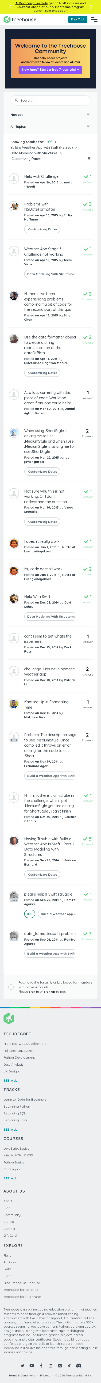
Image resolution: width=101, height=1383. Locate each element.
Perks (7, 1269)
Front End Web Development (25, 1043)
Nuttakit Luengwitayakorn (49, 549)
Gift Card (10, 1235)
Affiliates (10, 1262)
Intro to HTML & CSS (18, 1155)
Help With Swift (37, 596)
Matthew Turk (34, 717)
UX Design (11, 1071)
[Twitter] (22, 1365)
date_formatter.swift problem (50, 933)
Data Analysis (13, 1064)
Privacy (45, 1375)
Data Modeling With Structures (34, 153)
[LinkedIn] (50, 1365)
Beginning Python (17, 1106)
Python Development (19, 1057)
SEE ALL (10, 1080)
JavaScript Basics (16, 1148)
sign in (34, 991)
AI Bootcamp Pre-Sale (32, 3)
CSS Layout (12, 1169)
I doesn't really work (41, 541)
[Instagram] (60, 1365)
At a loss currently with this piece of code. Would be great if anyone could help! (47, 397)
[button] (10, 7)
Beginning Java (15, 1120)
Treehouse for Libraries (21, 1290)
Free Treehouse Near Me (22, 1283)
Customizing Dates (26, 159)
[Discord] (78, 1365)
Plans (7, 1255)
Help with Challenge (41, 176)
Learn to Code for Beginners (25, 1099)
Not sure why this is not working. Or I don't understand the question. (46, 496)
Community (12, 1215)
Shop (7, 1276)
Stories (9, 1221)
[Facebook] (41, 1365)
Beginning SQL (15, 1113)
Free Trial (77, 19)
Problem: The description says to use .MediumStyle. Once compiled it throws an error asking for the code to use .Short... (50, 745)
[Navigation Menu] (94, 19)
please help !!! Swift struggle (48, 894)
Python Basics (14, 1162)
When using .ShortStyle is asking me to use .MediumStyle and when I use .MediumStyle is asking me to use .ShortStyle (49, 441)
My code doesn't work (43, 568)
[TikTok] (69, 1365)
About (8, 1201)
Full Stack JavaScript (19, 1050)
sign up (49, 991)
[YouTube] (31, 1365)
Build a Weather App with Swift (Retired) (42, 147)
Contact (9, 1229)
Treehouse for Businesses (22, 1297)
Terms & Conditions (22, 1375)
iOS (50, 142)
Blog (7, 1208)
